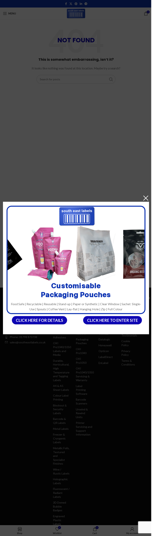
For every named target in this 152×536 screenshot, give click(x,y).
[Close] (146, 198)
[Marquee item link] (47, 253)
